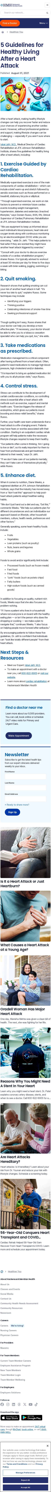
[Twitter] (24, 1404)
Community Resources (11, 1308)
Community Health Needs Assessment (19, 1303)
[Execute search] (48, 13)
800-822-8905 (29, 673)
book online (27, 1429)
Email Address (11, 794)
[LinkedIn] (13, 1404)
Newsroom (5, 1313)
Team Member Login (10, 1375)
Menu (42, 23)
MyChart (17, 1429)
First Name (10, 772)
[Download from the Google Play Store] (31, 1418)
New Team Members (10, 1370)
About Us (4, 1284)
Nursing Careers (8, 1330)
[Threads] (19, 1404)
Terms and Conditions (16, 1464)
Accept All (25, 1487)
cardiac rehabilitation (36, 681)
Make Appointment (18, 735)
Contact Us (5, 1298)
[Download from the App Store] (10, 1418)
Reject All (25, 1480)
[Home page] (2, 32)
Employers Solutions (10, 1392)
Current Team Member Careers (15, 1361)
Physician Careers (9, 1335)
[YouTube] (30, 1404)
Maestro (4, 1348)
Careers (4, 1325)
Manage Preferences (25, 1472)
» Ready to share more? (17, 804)
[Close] (47, 1446)
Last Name (9, 783)
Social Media (6, 1294)
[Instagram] (7, 1404)
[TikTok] (36, 1404)
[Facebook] (2, 1404)
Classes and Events (10, 1289)
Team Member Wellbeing (12, 1380)
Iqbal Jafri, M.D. (8, 144)
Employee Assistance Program (15, 1365)
